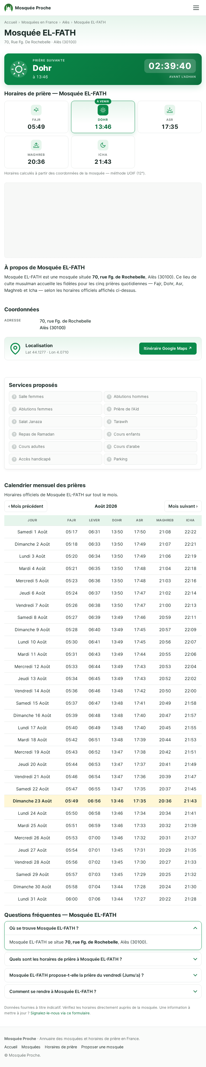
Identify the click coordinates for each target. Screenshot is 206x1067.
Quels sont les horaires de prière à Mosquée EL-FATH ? (65, 959)
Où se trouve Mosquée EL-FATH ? (44, 928)
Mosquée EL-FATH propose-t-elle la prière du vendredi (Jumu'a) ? (76, 975)
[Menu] (196, 7)
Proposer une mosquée (102, 1047)
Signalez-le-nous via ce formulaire (60, 1013)
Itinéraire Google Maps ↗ (168, 348)
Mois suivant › (183, 506)
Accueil (10, 22)
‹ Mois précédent (25, 506)
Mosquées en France (39, 22)
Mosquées (31, 1047)
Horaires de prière (61, 1047)
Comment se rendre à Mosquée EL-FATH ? (52, 991)
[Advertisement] (103, 220)
